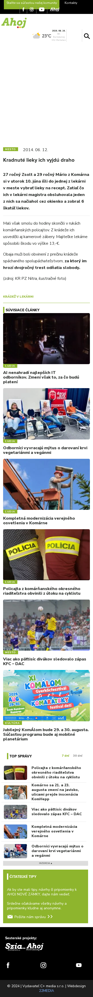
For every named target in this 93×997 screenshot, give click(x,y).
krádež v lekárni (18, 297)
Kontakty (71, 3)
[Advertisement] (46, 93)
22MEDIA (46, 990)
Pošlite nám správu (30, 916)
